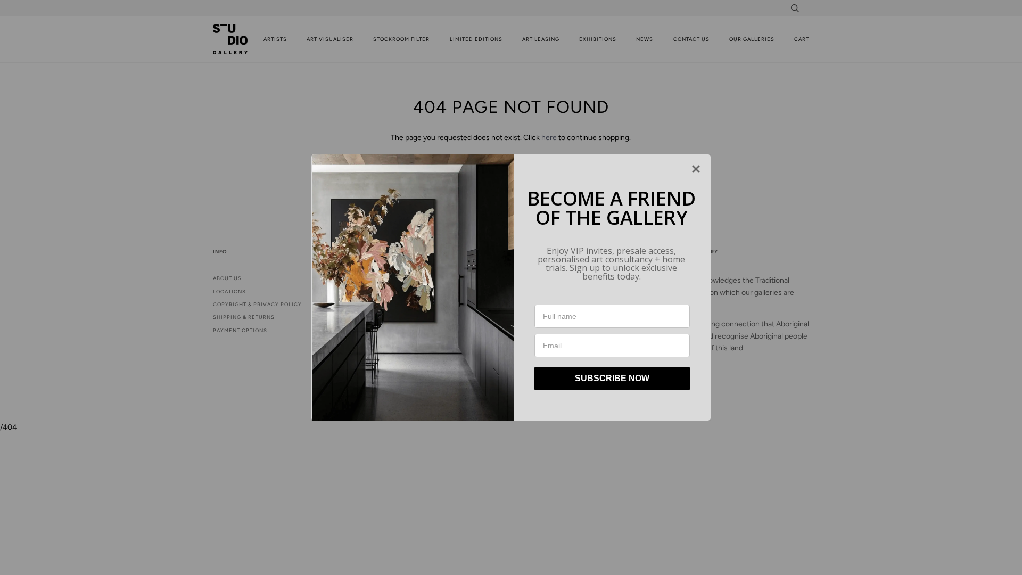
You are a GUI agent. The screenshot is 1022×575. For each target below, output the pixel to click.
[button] (696, 169)
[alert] (511, 287)
